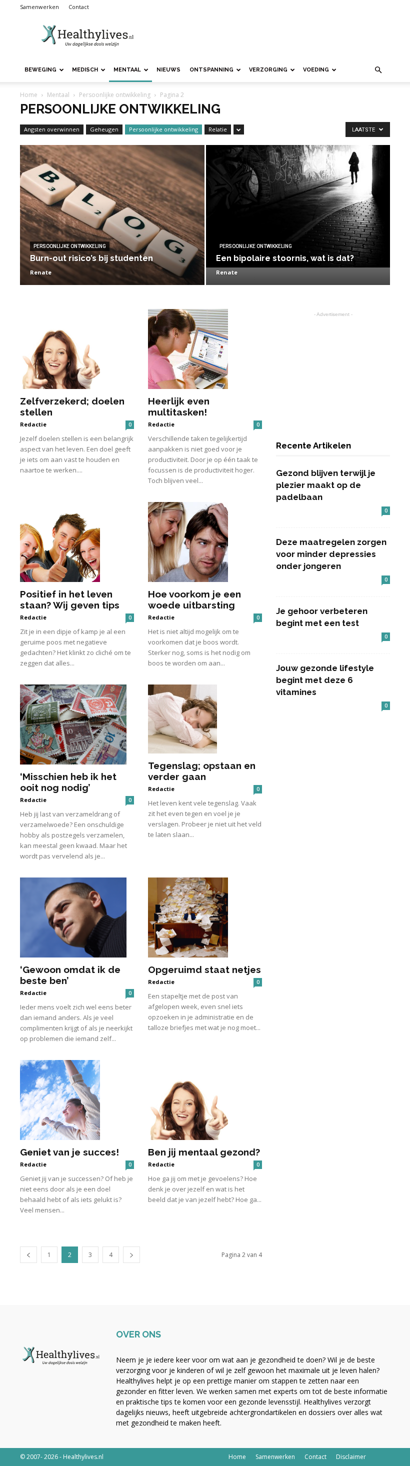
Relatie (217, 129)
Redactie (33, 424)
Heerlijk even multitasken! (179, 407)
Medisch (85, 69)
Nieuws (168, 69)
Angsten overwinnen (52, 129)
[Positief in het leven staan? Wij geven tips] (77, 542)
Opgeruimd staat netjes (204, 969)
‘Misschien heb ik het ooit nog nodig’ (68, 782)
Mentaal (127, 69)
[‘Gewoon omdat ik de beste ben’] (77, 918)
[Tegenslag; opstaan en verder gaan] (205, 719)
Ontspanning (212, 69)
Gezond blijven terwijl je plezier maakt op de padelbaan (326, 485)
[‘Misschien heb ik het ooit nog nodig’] (77, 724)
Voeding (316, 69)
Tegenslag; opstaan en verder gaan (202, 771)
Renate (41, 272)
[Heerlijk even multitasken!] (205, 349)
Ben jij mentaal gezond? (204, 1152)
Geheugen (104, 129)
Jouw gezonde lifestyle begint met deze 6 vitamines (325, 680)
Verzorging (268, 69)
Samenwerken (39, 6)
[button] (378, 70)
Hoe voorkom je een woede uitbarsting (194, 599)
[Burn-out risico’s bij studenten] (112, 224)
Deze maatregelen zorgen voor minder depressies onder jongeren (331, 554)
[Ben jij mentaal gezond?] (205, 1100)
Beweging (40, 69)
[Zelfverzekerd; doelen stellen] (77, 349)
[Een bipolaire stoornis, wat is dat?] (298, 206)
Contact (78, 6)
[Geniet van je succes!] (77, 1100)
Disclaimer (351, 1456)
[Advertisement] (273, 36)
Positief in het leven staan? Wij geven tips (70, 599)
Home (29, 94)
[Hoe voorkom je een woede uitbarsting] (205, 542)
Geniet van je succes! (69, 1152)
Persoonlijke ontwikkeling (114, 94)
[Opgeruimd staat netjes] (205, 918)
